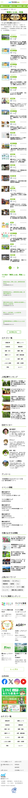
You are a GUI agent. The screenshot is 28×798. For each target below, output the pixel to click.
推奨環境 (17, 767)
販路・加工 (7, 350)
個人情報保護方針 (19, 783)
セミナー (20, 367)
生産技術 (8, 346)
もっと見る (14, 669)
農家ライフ (7, 355)
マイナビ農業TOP (4, 9)
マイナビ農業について (6, 761)
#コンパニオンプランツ (8, 587)
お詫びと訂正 (18, 761)
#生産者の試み (6, 581)
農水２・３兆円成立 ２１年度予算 (12, 312)
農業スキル (12, 6)
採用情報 (3, 783)
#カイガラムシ (16, 581)
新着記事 (8, 342)
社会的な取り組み (18, 781)
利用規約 (17, 764)
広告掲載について (19, 770)
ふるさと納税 (7, 363)
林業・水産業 (20, 363)
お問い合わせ (4, 770)
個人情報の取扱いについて (7, 765)
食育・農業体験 (20, 355)
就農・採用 (20, 359)
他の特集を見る (13, 332)
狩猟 (8, 367)
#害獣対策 (5, 584)
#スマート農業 (20, 587)
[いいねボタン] (11, 39)
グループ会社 (10, 783)
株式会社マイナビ (4, 778)
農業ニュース (4, 6)
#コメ (18, 584)
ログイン (24, 2)
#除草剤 (12, 584)
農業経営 (19, 6)
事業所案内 (9, 781)
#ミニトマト (6, 590)
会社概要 (3, 781)
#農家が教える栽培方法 (17, 590)
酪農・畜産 (20, 350)
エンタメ (8, 359)
